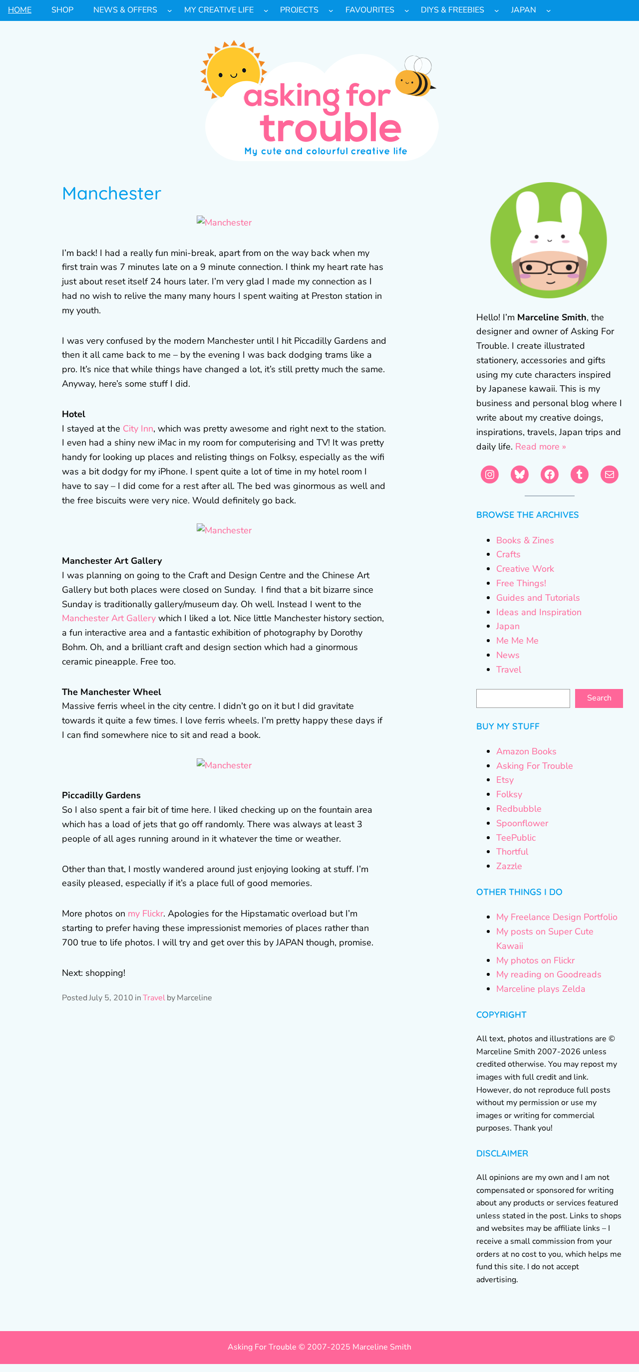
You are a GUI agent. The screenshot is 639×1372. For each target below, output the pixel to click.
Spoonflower (522, 823)
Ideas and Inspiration (539, 612)
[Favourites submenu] (406, 10)
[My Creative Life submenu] (266, 10)
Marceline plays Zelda (541, 989)
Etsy (505, 780)
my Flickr (145, 913)
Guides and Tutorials (538, 598)
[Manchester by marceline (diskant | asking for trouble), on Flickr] (224, 223)
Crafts (508, 554)
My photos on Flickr (535, 960)
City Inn (138, 429)
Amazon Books (526, 751)
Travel (154, 997)
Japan (508, 626)
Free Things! (521, 583)
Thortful (512, 852)
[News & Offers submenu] (169, 10)
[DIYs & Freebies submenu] (496, 10)
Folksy (509, 794)
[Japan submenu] (548, 10)
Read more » (540, 447)
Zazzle (509, 866)
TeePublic (516, 838)
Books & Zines (525, 540)
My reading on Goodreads (549, 974)
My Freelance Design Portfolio (557, 917)
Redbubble (519, 809)
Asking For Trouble (534, 766)
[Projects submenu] (330, 10)
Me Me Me (517, 641)
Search (599, 697)
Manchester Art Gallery (109, 618)
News (508, 655)
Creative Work (525, 569)
